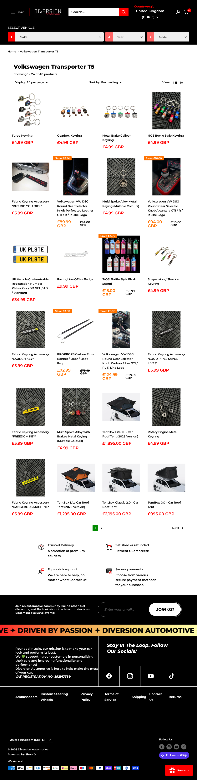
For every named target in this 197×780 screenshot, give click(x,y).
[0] (186, 12)
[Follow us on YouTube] (176, 746)
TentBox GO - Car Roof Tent (164, 505)
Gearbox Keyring (69, 135)
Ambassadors (26, 697)
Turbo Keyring (22, 135)
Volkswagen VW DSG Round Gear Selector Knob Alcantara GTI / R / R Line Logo (165, 208)
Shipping (139, 697)
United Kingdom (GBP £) (27, 739)
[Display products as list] (181, 82)
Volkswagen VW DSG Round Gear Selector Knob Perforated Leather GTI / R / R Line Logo (75, 208)
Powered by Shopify (22, 754)
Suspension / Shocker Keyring (163, 281)
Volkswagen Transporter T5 (39, 51)
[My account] (178, 12)
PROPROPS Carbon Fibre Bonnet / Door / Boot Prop (75, 358)
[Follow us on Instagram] (169, 746)
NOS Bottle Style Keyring (166, 135)
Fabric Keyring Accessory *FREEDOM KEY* (30, 434)
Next (175, 528)
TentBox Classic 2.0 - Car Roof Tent (120, 505)
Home (12, 51)
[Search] (124, 12)
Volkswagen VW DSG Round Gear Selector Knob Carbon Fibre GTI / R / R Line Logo (120, 360)
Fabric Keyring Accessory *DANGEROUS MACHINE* (30, 505)
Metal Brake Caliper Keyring (116, 138)
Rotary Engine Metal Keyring (162, 434)
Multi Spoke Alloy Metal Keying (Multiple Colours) (120, 204)
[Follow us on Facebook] (161, 746)
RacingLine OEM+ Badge (75, 279)
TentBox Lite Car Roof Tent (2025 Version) (73, 505)
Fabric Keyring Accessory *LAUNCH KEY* (30, 356)
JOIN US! (165, 609)
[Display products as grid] (175, 82)
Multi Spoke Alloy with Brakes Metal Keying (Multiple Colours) (73, 436)
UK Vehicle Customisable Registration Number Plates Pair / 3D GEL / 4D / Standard (30, 286)
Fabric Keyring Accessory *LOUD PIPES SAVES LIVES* (166, 358)
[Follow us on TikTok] (183, 746)
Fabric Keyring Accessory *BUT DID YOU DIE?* (30, 204)
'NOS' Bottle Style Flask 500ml (119, 281)
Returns (175, 697)
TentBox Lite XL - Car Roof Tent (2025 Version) (120, 434)
